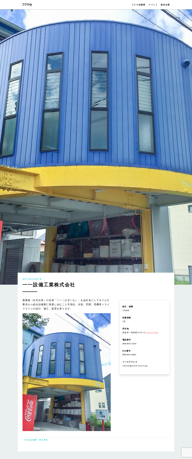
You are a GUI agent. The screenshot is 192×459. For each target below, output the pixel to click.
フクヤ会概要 (139, 4)
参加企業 (165, 4)
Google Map (152, 332)
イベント (153, 4)
